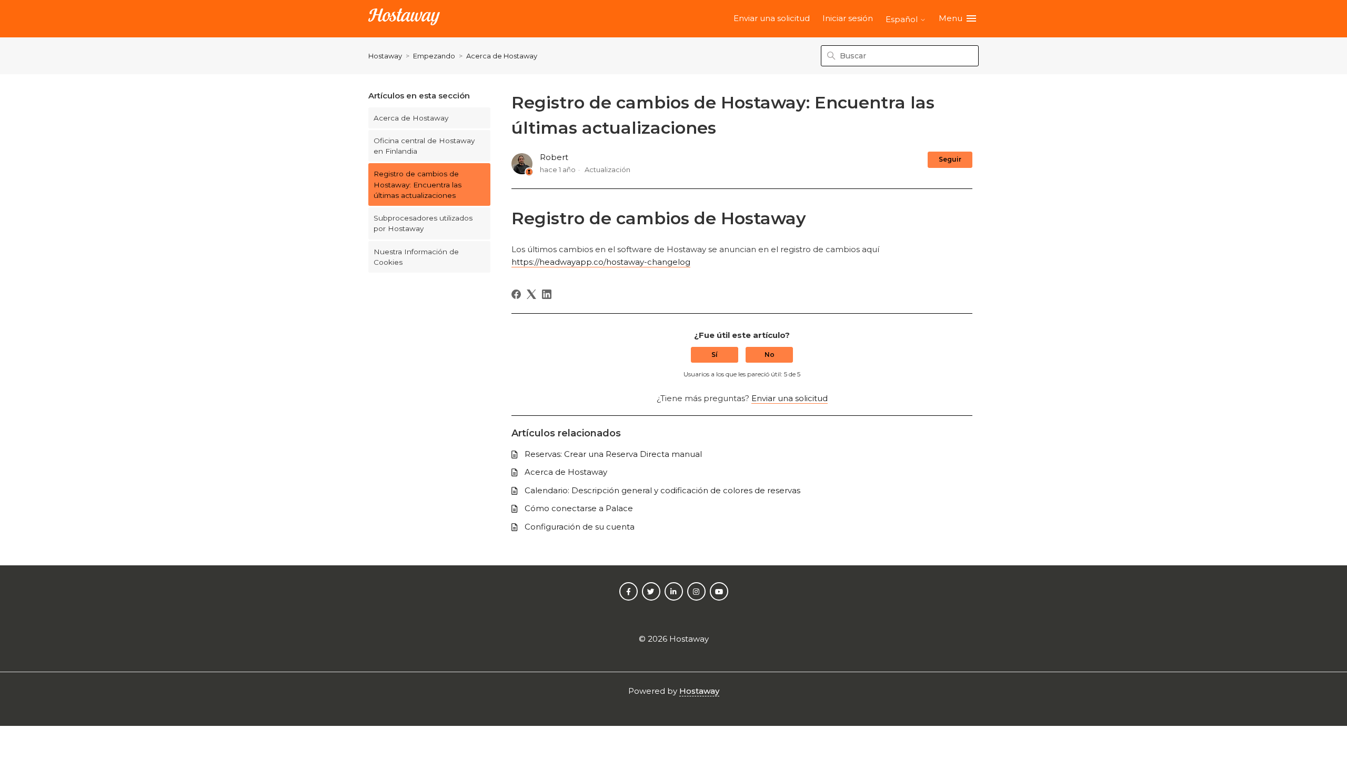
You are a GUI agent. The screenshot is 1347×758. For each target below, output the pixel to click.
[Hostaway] (404, 18)
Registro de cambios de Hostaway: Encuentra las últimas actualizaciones (417, 184)
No (770, 354)
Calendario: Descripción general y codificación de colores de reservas (662, 490)
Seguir (950, 159)
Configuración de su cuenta (580, 527)
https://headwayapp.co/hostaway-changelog (600, 262)
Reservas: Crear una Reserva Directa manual (613, 454)
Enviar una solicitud (771, 18)
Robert (554, 157)
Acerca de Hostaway (501, 56)
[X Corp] (531, 294)
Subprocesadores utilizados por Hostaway (423, 223)
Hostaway (385, 56)
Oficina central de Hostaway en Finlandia (424, 145)
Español (903, 19)
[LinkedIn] (546, 294)
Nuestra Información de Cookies (416, 256)
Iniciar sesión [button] (847, 18)
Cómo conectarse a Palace (579, 508)
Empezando (434, 56)
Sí (714, 354)
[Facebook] (516, 294)
